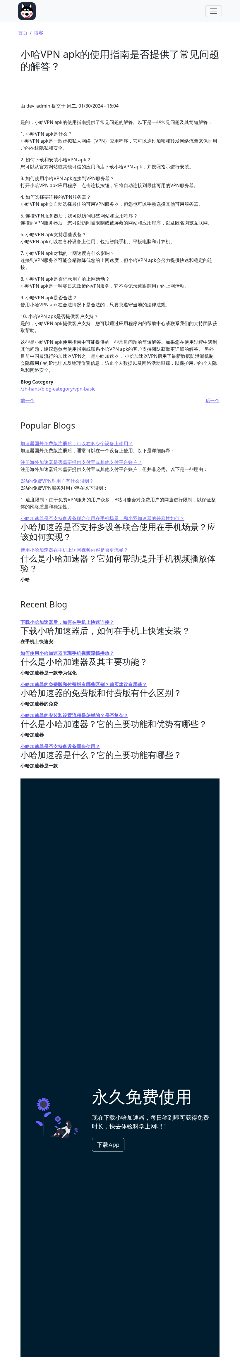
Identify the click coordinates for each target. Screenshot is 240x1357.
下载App (108, 1145)
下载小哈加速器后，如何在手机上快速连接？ (67, 622)
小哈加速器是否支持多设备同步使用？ (60, 746)
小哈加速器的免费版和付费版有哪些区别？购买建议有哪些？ (83, 684)
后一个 (212, 400)
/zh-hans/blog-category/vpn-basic (57, 389)
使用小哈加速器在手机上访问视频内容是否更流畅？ (74, 550)
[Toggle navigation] (213, 11)
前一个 (27, 400)
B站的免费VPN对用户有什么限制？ (57, 481)
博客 (38, 33)
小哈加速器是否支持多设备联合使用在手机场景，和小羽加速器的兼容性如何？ (102, 518)
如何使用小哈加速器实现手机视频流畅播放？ (67, 653)
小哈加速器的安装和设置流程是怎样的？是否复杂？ (74, 715)
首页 (23, 33)
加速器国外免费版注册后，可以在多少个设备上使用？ (76, 443)
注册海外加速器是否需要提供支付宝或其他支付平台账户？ (81, 462)
